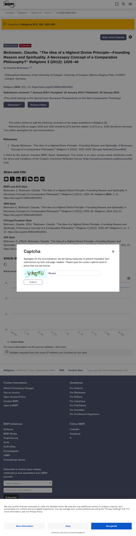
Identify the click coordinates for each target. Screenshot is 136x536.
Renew (52, 273)
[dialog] (68, 268)
